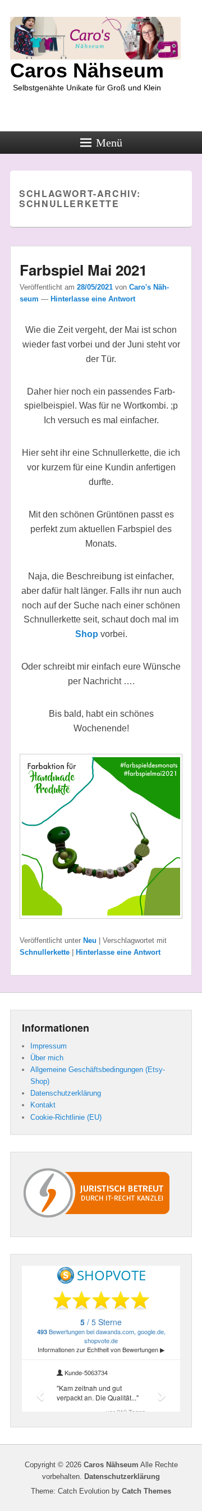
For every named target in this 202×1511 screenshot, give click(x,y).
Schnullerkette (45, 952)
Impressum (48, 1046)
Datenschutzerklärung (65, 1093)
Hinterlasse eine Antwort (92, 299)
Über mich (46, 1058)
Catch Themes (146, 1491)
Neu (90, 940)
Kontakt (43, 1105)
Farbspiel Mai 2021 (83, 269)
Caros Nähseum (87, 70)
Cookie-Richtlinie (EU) (66, 1117)
